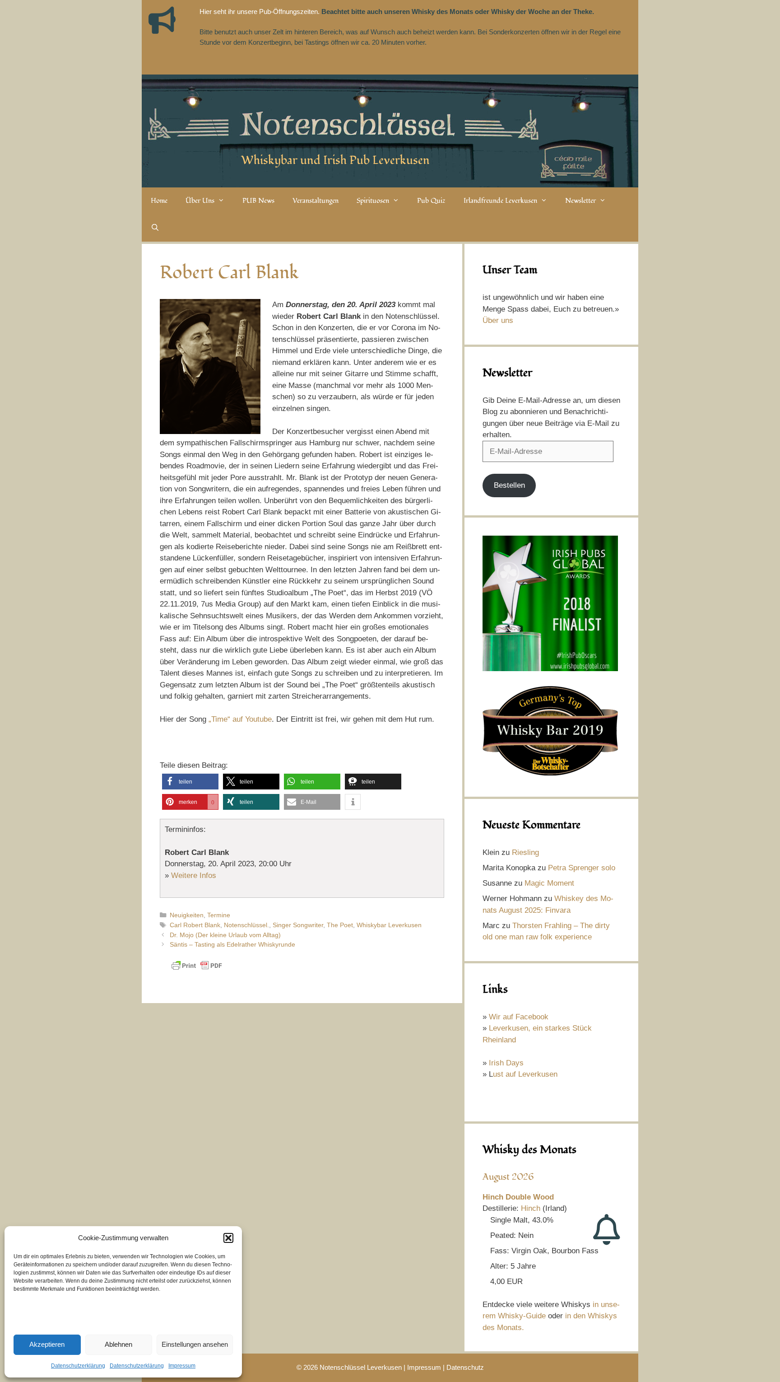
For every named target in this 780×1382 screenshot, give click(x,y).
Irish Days (506, 1063)
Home (159, 200)
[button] (228, 1237)
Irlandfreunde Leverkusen (500, 200)
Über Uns (200, 200)
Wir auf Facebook (518, 1017)
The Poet (340, 925)
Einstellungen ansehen (195, 1344)
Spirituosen (373, 200)
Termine (218, 915)
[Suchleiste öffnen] (155, 228)
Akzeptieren (47, 1344)
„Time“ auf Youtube (239, 719)
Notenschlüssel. (246, 925)
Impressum (181, 1366)
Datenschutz (465, 1367)
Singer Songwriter (298, 925)
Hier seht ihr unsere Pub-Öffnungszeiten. (260, 11)
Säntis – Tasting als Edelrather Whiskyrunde (232, 944)
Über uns (498, 320)
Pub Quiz (431, 200)
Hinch (530, 1208)
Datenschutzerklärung (78, 1366)
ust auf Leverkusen (525, 1074)
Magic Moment (549, 883)
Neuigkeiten (187, 915)
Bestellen (509, 485)
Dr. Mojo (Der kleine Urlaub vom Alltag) (225, 934)
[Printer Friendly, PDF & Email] (197, 970)
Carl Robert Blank (195, 925)
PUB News (258, 200)
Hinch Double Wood (518, 1197)
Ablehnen (118, 1344)
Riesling (525, 852)
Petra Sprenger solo (581, 868)
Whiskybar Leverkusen (389, 925)
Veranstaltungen (315, 200)
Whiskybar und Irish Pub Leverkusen (335, 160)
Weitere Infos (193, 875)
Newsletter (580, 200)
